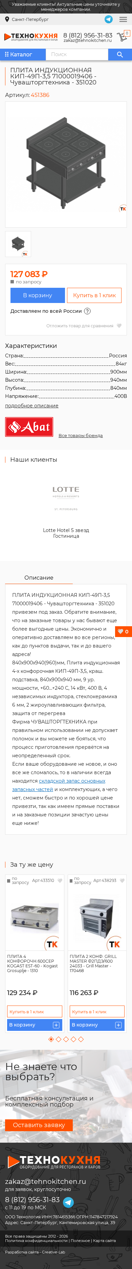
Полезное (80, 1240)
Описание (38, 578)
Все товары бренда (81, 435)
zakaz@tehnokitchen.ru (88, 41)
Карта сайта (104, 1240)
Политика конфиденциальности (36, 1240)
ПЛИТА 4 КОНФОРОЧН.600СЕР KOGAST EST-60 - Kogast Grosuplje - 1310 (32, 963)
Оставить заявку (39, 1125)
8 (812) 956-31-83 (87, 35)
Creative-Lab (53, 1252)
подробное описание (32, 406)
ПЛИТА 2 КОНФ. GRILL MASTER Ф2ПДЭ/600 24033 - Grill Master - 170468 (93, 963)
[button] (51, 1039)
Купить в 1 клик (94, 295)
